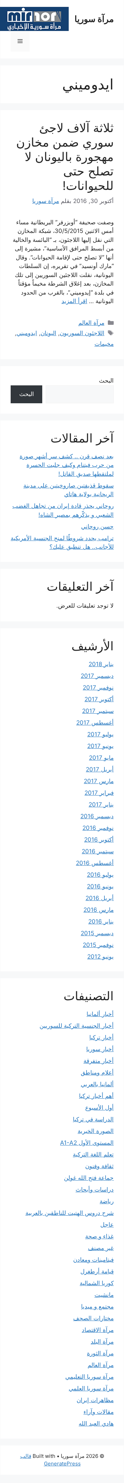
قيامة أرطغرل (97, 1271)
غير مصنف (101, 1248)
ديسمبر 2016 (97, 816)
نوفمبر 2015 (98, 944)
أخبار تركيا (101, 1037)
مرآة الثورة (100, 1353)
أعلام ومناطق (97, 1072)
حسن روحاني (97, 526)
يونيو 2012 (100, 956)
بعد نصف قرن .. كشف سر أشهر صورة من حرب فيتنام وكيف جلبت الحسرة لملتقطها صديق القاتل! (67, 465)
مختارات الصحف (93, 1318)
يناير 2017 (101, 804)
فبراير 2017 (99, 792)
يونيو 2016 (100, 886)
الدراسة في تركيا (93, 1119)
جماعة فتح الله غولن (89, 1177)
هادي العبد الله (96, 1423)
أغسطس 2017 (95, 722)
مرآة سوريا (94, 19)
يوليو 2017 (100, 734)
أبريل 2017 (100, 769)
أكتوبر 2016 (99, 839)
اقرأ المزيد (74, 301)
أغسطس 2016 (95, 863)
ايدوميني (26, 333)
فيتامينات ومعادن (93, 1259)
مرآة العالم (91, 322)
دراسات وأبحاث (95, 1189)
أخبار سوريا (100, 1049)
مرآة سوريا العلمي (91, 1388)
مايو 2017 (101, 757)
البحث (106, 380)
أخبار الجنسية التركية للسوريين (77, 1025)
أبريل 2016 (100, 898)
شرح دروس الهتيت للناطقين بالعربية (69, 1212)
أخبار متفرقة (98, 1060)
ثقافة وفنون (99, 1166)
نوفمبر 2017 (98, 687)
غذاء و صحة (99, 1236)
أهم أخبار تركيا (96, 1095)
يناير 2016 (101, 921)
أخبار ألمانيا (100, 1014)
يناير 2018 (101, 664)
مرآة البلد (102, 1341)
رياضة (107, 1201)
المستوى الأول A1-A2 (87, 1142)
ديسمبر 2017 (97, 675)
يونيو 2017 (100, 746)
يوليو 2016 (100, 874)
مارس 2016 (98, 909)
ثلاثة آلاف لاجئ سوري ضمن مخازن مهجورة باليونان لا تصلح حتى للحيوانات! (65, 156)
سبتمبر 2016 (98, 851)
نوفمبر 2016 (98, 827)
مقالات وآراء (98, 1411)
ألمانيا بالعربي (97, 1084)
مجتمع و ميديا (97, 1306)
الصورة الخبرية (96, 1131)
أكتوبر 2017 (99, 699)
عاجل (107, 1224)
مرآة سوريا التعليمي (89, 1376)
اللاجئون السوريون (82, 333)
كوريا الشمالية (97, 1283)
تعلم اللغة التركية (93, 1154)
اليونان (48, 333)
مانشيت (104, 1294)
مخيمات (104, 343)
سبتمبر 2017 (98, 710)
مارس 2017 (99, 781)
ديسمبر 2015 (97, 933)
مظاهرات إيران (95, 1400)
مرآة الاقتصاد (98, 1329)
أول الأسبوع (99, 1107)
